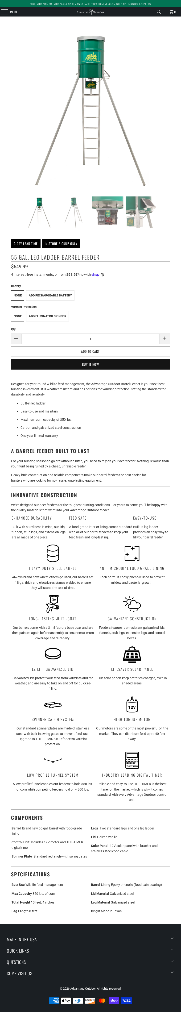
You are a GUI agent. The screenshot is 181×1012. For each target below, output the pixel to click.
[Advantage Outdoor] (90, 12)
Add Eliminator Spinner (47, 316)
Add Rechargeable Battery (50, 295)
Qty (13, 329)
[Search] (158, 12)
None (18, 295)
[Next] (166, 110)
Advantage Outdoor (82, 988)
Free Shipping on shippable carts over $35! (90, 3)
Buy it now (90, 364)
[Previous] (14, 110)
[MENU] (2, 12)
